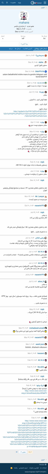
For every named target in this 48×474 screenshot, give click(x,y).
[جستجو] (2, 3)
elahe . (41, 62)
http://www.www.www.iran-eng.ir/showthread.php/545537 (34, 392)
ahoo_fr (41, 281)
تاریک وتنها (40, 385)
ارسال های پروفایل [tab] (40, 48)
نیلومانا (41, 92)
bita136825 (39, 71)
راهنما (15, 468)
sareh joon (40, 344)
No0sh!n (41, 367)
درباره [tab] (11, 48)
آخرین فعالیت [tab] (27, 48)
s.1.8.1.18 (41, 83)
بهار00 (42, 122)
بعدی (23, 452)
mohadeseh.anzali (36, 328)
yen (42, 417)
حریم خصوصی (23, 468)
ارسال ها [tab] (18, 48)
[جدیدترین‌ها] (7, 3)
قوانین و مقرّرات (34, 468)
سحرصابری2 (40, 55)
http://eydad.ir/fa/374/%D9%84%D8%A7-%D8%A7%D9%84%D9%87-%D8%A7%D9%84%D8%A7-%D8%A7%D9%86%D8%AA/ (25, 114)
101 (44, 38)
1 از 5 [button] (30, 452)
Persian (42, 465)
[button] (45, 3)
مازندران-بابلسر (19, 26)
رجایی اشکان (39, 238)
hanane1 (41, 353)
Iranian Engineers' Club (35, 472)
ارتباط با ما (43, 468)
